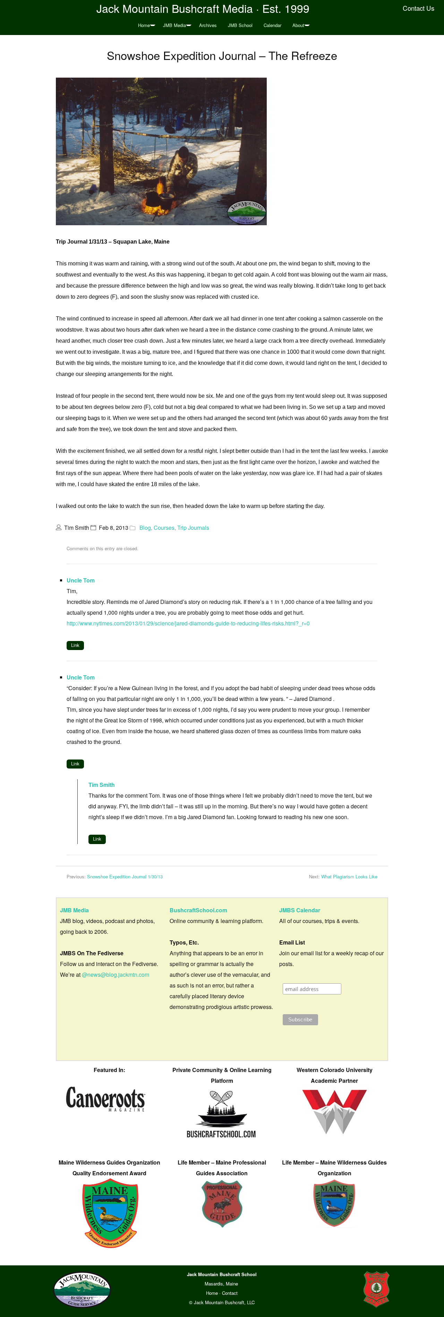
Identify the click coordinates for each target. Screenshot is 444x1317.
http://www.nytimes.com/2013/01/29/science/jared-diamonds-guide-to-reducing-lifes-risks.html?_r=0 (188, 623)
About (298, 25)
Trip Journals (193, 528)
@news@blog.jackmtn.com (115, 974)
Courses (164, 528)
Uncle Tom (81, 580)
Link (75, 645)
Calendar (272, 25)
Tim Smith (101, 785)
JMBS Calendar (299, 910)
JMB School (240, 25)
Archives (208, 25)
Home (144, 25)
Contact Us (418, 7)
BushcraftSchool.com (198, 910)
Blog (145, 528)
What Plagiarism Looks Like (349, 876)
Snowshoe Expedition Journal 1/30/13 (125, 876)
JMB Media (174, 25)
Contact (230, 1293)
